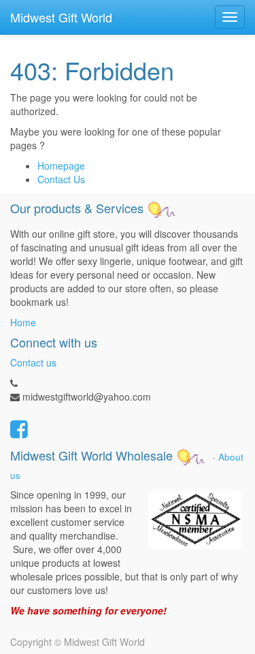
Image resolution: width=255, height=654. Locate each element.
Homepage (61, 165)
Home (23, 322)
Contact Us (61, 179)
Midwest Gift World (61, 17)
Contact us (33, 362)
